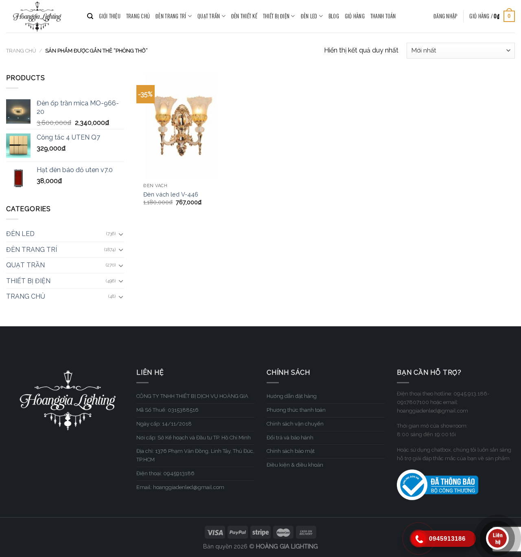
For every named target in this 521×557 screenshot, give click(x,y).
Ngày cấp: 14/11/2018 (164, 424)
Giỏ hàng (355, 16)
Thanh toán (383, 16)
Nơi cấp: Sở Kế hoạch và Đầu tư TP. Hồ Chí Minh (193, 438)
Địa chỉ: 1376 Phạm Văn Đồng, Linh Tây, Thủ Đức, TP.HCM (195, 455)
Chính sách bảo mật (291, 451)
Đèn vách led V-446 (170, 194)
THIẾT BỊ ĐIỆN (276, 16)
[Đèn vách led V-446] (180, 126)
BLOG (333, 16)
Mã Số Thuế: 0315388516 (167, 410)
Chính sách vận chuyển (295, 424)
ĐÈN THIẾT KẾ (244, 16)
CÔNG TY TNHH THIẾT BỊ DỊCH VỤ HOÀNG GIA (192, 396)
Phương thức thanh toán (296, 410)
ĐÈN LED (309, 16)
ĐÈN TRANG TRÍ (170, 16)
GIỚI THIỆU (109, 16)
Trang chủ (21, 51)
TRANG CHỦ (138, 16)
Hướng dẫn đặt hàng (292, 396)
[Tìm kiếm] (90, 16)
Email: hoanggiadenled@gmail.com (180, 487)
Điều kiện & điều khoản (295, 465)
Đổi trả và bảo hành (290, 438)
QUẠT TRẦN (208, 16)
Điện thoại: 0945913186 (165, 473)
